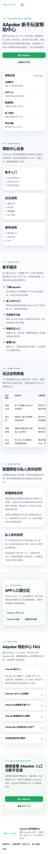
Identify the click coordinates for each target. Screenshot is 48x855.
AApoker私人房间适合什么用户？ (20, 727)
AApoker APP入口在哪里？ (17, 693)
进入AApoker (24, 55)
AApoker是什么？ (13, 669)
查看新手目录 (24, 62)
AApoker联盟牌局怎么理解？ (18, 715)
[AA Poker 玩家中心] (9, 4)
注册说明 (16, 844)
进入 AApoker (24, 799)
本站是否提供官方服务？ (16, 738)
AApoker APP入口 (15, 612)
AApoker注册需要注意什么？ (18, 704)
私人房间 (36, 844)
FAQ (4, 848)
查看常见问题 (31, 619)
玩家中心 (6, 844)
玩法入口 (26, 844)
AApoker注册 (13, 619)
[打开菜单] (22, 4)
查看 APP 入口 (24, 806)
